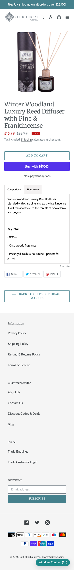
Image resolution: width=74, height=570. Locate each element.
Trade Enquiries (18, 451)
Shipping (26, 139)
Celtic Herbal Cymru (30, 556)
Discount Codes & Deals (24, 413)
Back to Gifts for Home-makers (40, 296)
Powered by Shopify (53, 556)
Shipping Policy (18, 344)
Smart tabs (65, 266)
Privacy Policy (17, 333)
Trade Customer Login (22, 462)
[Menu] (67, 17)
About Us (14, 392)
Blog (11, 424)
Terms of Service (19, 365)
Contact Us (15, 403)
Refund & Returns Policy (24, 354)
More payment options (37, 176)
